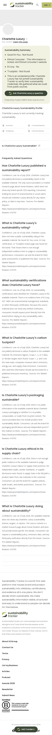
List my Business (10, 665)
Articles (6, 671)
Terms (5, 653)
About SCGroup (9, 641)
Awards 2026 (8, 683)
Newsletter (7, 689)
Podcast (6, 677)
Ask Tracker (28, 729)
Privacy (5, 659)
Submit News (8, 695)
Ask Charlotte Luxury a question (28, 93)
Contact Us (7, 647)
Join (46, 5)
